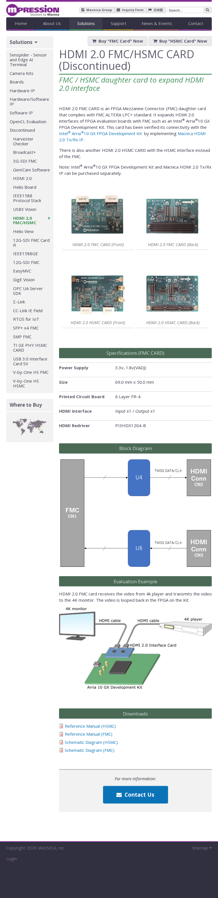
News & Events (157, 23)
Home (21, 23)
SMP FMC (22, 336)
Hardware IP (22, 90)
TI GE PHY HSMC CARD (30, 347)
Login (11, 858)
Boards (17, 82)
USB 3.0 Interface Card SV (30, 361)
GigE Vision (24, 279)
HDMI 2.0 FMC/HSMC (24, 220)
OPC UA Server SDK (28, 291)
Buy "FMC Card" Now (120, 41)
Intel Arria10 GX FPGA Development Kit (101, 133)
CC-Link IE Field (28, 310)
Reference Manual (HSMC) (90, 726)
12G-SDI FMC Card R (31, 242)
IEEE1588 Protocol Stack (27, 198)
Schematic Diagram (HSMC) (91, 742)
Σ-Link (19, 302)
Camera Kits (21, 73)
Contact (195, 23)
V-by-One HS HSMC (26, 383)
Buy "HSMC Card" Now (183, 41)
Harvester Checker (23, 141)
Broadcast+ (24, 152)
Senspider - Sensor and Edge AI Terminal (28, 59)
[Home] (32, 8)
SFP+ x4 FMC (26, 328)
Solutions (86, 23)
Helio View (23, 231)
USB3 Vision (24, 209)
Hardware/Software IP (29, 101)
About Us (52, 23)
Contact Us (138, 794)
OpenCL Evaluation (28, 121)
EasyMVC (22, 271)
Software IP (21, 113)
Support (118, 23)
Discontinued (22, 130)
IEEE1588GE (25, 253)
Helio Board (24, 187)
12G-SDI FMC (26, 262)
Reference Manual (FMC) (88, 734)
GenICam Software (31, 170)
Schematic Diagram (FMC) (89, 750)
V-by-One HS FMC (31, 372)
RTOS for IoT (26, 319)
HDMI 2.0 (22, 178)
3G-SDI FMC (25, 161)
